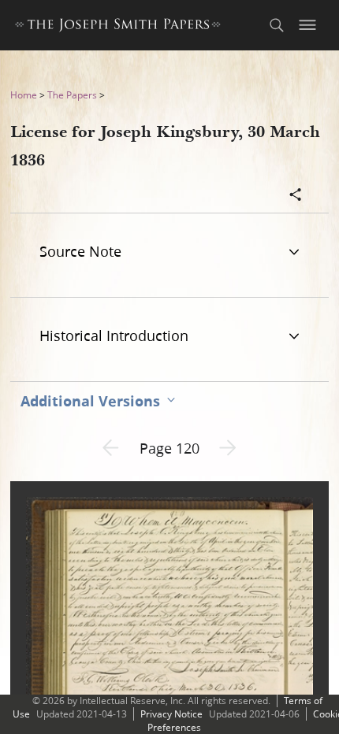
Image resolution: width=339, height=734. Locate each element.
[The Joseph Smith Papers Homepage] (118, 27)
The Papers (72, 95)
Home (23, 95)
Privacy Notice (171, 714)
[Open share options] (296, 196)
